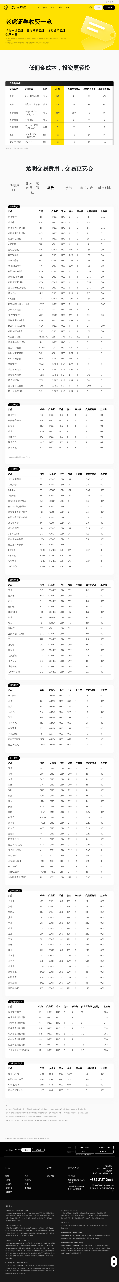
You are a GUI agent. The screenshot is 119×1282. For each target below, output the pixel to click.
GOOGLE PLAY (105, 1147)
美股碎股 (28, 1180)
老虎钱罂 (28, 1188)
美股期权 (8, 1184)
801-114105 (93, 1226)
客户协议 (71, 1176)
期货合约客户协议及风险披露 (76, 1181)
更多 (68, 7)
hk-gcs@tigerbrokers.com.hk (103, 1185)
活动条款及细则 (18, 38)
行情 (38, 7)
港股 (7, 1176)
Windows (105, 1152)
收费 (52, 7)
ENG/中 (111, 2)
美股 (26, 1176)
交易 (45, 7)
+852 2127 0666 (102, 1180)
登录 (98, 7)
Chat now (114, 1259)
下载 (60, 7)
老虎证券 (17, 7)
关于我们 (50, 1176)
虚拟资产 (8, 1192)
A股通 (7, 1180)
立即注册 (109, 7)
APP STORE (85, 1147)
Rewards (114, 1264)
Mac (85, 1152)
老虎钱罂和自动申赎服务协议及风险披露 (76, 1187)
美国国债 (8, 1188)
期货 (26, 1184)
